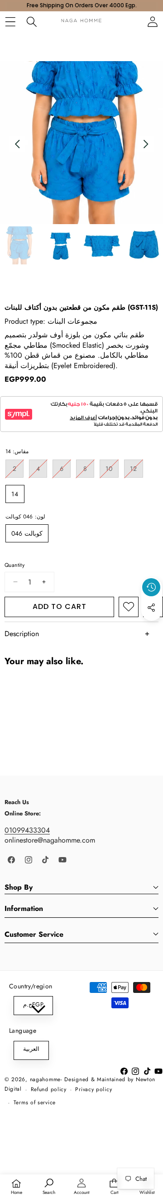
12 (136, 471)
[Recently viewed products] (151, 587)
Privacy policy (93, 1089)
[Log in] (152, 21)
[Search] (31, 21)
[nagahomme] (81, 21)
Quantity (14, 565)
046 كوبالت (27, 533)
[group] (19, 245)
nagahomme (45, 1079)
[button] (152, 628)
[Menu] (10, 21)
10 (112, 471)
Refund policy (49, 1089)
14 (15, 493)
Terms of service (35, 1102)
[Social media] (151, 608)
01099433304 (27, 830)
